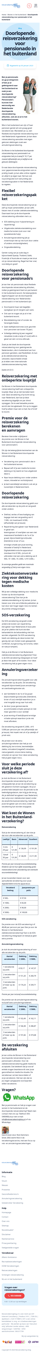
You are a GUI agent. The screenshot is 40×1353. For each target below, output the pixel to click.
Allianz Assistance (9, 1257)
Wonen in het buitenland (17, 15)
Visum (4, 1181)
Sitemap (5, 1225)
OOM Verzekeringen (10, 1266)
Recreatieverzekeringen (12, 1261)
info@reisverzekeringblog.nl (14, 1119)
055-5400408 (16, 1295)
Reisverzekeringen (9, 1270)
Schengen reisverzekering (13, 1275)
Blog (4, 1176)
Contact (5, 1217)
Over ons (5, 1221)
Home (4, 15)
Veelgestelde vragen (10, 1247)
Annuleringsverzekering (12, 1198)
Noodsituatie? (7, 1230)
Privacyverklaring (9, 1243)
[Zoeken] (29, 6)
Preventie (6, 1189)
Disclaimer (6, 1234)
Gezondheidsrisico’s (10, 1194)
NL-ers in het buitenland (12, 1279)
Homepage (6, 1212)
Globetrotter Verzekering (12, 1203)
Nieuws (5, 1185)
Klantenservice (8, 1239)
